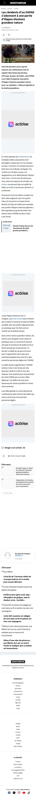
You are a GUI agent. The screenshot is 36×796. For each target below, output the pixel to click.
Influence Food (18, 779)
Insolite (16, 9)
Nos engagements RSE (18, 770)
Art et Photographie (18, 683)
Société (18, 735)
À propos (18, 762)
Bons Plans (18, 689)
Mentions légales (18, 773)
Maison (18, 726)
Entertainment (18, 691)
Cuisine (18, 697)
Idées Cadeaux (18, 746)
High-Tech (18, 703)
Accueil (4, 9)
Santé (18, 729)
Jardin (18, 708)
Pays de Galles (7, 493)
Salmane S (7, 28)
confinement (23, 156)
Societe (10, 9)
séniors (4, 184)
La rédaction (18, 767)
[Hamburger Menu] (4, 3)
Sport (18, 738)
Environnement (18, 694)
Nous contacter (18, 764)
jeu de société (17, 318)
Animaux (18, 686)
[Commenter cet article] (8, 35)
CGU (18, 776)
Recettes (18, 700)
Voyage (18, 743)
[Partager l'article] (4, 35)
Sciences (18, 732)
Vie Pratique (18, 741)
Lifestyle (18, 724)
